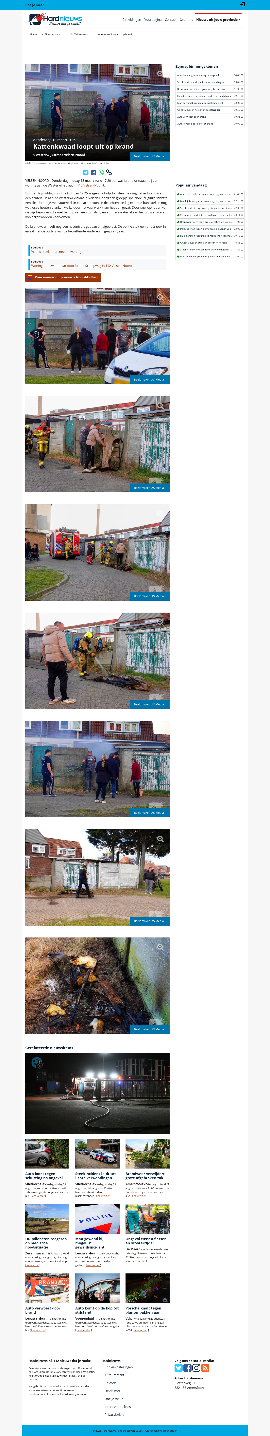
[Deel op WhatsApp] (101, 173)
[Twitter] (179, 1370)
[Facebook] (187, 1370)
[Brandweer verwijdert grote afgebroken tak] (148, 1154)
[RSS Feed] (205, 1370)
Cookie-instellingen (119, 1367)
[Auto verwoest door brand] (47, 1288)
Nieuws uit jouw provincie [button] (217, 19)
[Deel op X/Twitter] (86, 173)
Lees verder (37, 1196)
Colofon (110, 1383)
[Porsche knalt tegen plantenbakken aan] (148, 1288)
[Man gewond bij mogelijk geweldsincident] (97, 1219)
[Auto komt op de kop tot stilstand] (97, 1288)
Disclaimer (112, 1391)
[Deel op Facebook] (94, 173)
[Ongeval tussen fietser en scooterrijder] (148, 1219)
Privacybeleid (114, 1414)
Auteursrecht (114, 1375)
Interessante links (118, 1407)
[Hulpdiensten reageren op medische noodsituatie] (47, 1219)
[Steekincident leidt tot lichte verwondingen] (97, 1154)
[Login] (242, 4)
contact (56, 1394)
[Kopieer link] (109, 173)
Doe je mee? (114, 1399)
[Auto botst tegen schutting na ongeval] (47, 1154)
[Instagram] (196, 1370)
